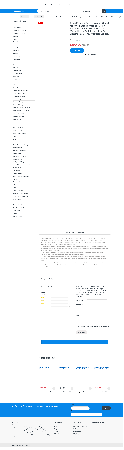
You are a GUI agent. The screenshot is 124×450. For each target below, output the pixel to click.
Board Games (16, 124)
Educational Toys (17, 130)
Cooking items (17, 82)
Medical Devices (17, 147)
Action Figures (17, 122)
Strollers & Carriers (18, 44)
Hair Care (15, 53)
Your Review (79, 304)
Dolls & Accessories (18, 127)
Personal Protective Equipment (21, 164)
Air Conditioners (17, 199)
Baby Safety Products (19, 33)
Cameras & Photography (19, 105)
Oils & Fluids (16, 76)
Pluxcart (15, 445)
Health (14, 139)
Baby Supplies (17, 27)
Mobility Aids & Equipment (20, 162)
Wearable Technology (19, 116)
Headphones (16, 202)
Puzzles (15, 136)
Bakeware (15, 85)
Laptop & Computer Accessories (21, 107)
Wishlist (58, 4)
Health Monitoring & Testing (20, 145)
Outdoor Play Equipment (19, 133)
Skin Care (15, 62)
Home (40, 4)
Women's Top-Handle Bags (20, 193)
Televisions (16, 213)
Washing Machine (17, 216)
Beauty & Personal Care (19, 47)
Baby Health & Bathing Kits (20, 30)
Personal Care (17, 59)
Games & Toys (17, 119)
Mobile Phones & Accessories (21, 110)
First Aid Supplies (17, 159)
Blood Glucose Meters (19, 142)
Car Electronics (17, 70)
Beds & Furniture (17, 173)
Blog (52, 4)
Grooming (15, 179)
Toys (14, 187)
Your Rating (79, 300)
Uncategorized (17, 167)
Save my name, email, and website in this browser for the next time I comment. (94, 327)
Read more (90, 388)
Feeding (15, 39)
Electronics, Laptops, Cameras (21, 102)
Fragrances (16, 50)
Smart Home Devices (18, 113)
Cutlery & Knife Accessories (20, 90)
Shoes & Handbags (18, 190)
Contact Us (67, 4)
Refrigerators (16, 210)
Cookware (16, 87)
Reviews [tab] (81, 232)
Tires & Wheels (17, 79)
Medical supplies (17, 153)
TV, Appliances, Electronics (20, 196)
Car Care (15, 67)
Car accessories (17, 65)
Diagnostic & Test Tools (19, 156)
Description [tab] (70, 232)
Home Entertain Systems (19, 207)
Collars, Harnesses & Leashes (21, 176)
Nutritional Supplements (19, 150)
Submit (106, 408)
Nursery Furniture (17, 42)
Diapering (15, 36)
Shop (45, 4)
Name (78, 315)
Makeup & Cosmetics (18, 56)
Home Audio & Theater (19, 205)
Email (78, 321)
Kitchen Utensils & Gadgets (20, 93)
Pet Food (15, 184)
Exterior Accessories (18, 73)
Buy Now (77, 50)
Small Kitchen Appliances (19, 96)
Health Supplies (39, 17)
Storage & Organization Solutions (22, 99)
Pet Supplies (24, 17)
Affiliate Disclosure (59, 434)
